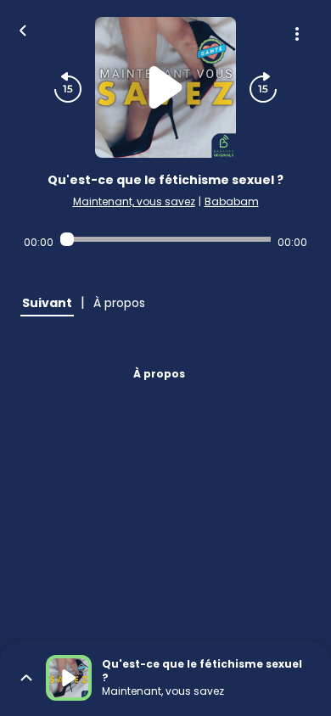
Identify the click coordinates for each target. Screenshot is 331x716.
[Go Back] (23, 29)
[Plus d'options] (297, 34)
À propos (159, 373)
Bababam (232, 201)
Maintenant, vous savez (134, 201)
